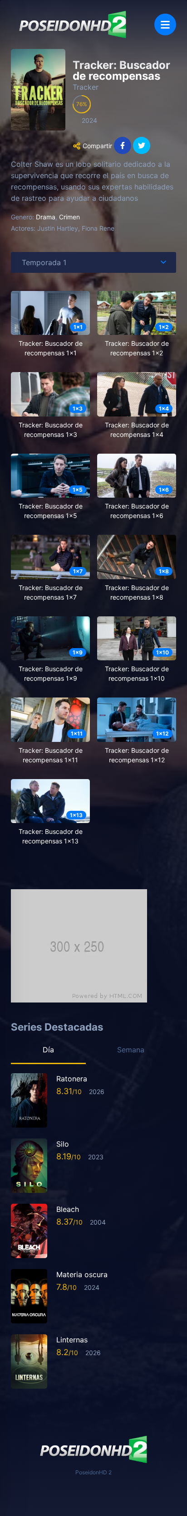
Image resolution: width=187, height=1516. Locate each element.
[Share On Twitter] (141, 145)
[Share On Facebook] (122, 145)
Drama (45, 217)
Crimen (69, 217)
